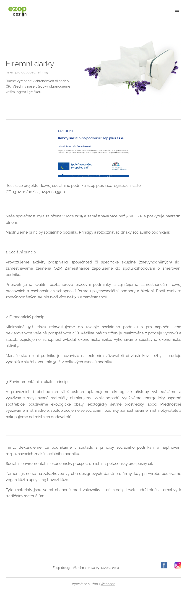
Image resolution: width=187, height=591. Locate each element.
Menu (176, 11)
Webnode (108, 584)
